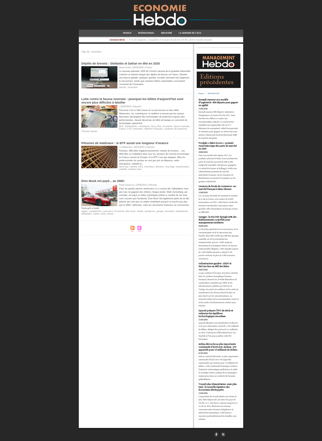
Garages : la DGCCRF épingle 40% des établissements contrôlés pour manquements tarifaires (217, 219)
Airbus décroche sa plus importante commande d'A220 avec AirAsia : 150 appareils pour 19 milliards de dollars (218, 347)
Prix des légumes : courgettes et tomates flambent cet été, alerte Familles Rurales (170, 39)
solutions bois (135, 169)
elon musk (130, 211)
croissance (107, 211)
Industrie (167, 33)
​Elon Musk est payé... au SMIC (103, 181)
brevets (122, 87)
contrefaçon (144, 126)
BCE (121, 126)
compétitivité (95, 211)
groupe (160, 211)
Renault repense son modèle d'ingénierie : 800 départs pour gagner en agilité (218, 102)
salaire (96, 213)
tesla (103, 213)
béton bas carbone (128, 166)
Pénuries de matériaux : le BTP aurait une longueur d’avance (124, 143)
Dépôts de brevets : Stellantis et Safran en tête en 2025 (120, 63)
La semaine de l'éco (189, 33)
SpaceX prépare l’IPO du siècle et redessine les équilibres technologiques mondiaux (216, 313)
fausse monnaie (181, 126)
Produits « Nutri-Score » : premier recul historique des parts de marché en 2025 (218, 146)
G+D (129, 129)
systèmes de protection (175, 129)
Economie (167, 126)
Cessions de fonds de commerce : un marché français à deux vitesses (217, 188)
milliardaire (86, 213)
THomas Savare (89, 131)
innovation (133, 87)
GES (140, 166)
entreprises (150, 211)
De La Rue (156, 126)
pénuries (160, 166)
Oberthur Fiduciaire (153, 129)
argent (84, 211)
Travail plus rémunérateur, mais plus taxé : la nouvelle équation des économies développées (218, 387)
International (146, 33)
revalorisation (182, 166)
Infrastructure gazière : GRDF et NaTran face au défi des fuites (215, 265)
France (127, 33)
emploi (140, 211)
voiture (110, 213)
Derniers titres (117, 39)
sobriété (123, 169)
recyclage (170, 166)
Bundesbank (131, 126)
